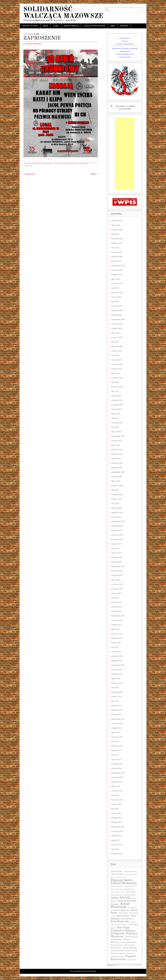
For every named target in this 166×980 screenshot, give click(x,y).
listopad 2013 (117, 822)
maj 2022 (115, 418)
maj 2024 (115, 341)
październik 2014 (118, 772)
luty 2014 (115, 808)
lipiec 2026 (116, 225)
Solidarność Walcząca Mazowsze (63, 13)
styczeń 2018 (117, 602)
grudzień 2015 (117, 710)
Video (56, 26)
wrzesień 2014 (117, 777)
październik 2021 (118, 436)
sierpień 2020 (117, 476)
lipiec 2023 (116, 373)
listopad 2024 (117, 315)
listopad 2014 (117, 768)
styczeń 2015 (117, 759)
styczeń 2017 (117, 651)
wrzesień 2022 (117, 404)
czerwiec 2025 (117, 283)
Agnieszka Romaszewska (130, 871)
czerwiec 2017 (117, 633)
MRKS (45, 26)
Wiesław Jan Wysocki (131, 950)
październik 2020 (118, 472)
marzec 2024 (117, 350)
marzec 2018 (117, 593)
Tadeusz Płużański (130, 947)
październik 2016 (118, 665)
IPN (123, 892)
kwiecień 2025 (117, 292)
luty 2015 (115, 754)
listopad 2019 (117, 517)
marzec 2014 (117, 804)
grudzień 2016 (117, 656)
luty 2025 (115, 301)
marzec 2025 (117, 297)
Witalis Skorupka (117, 953)
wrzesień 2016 (117, 669)
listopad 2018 (117, 561)
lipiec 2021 (116, 445)
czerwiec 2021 (117, 449)
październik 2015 (118, 719)
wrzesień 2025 (117, 270)
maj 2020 (115, 490)
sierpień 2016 (117, 674)
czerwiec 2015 (117, 737)
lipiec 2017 (116, 629)
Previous (29, 174)
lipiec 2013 (116, 840)
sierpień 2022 (117, 409)
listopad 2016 (117, 660)
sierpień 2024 (117, 328)
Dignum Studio (122, 879)
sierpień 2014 (117, 781)
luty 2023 (115, 391)
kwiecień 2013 (117, 853)
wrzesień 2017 (117, 620)
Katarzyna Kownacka (126, 900)
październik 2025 (118, 265)
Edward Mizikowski (123, 883)
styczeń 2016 (117, 705)
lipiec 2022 (116, 413)
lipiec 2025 (116, 279)
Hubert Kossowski (115, 892)
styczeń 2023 (117, 395)
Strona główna (30, 26)
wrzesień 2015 (117, 723)
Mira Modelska (123, 913)
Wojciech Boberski (129, 953)
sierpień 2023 (117, 368)
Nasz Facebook (71, 26)
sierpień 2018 (117, 575)
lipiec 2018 (116, 579)
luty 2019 (115, 548)
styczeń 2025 (117, 306)
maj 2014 (115, 795)
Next (94, 174)
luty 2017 (115, 647)
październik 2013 (118, 826)
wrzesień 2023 (117, 364)
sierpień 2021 (117, 440)
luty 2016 (115, 701)
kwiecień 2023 (117, 386)
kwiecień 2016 (117, 692)
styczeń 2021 (117, 458)
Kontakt (124, 26)
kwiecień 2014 (117, 799)
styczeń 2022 (117, 431)
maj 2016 (115, 687)
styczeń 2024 (117, 359)
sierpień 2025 (117, 274)
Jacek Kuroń (130, 892)
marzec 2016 (117, 696)
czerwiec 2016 (117, 683)
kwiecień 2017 (117, 638)
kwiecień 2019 (117, 539)
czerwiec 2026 (117, 229)
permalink (28, 166)
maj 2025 (115, 288)
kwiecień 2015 (117, 745)
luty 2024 (115, 355)
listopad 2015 (117, 714)
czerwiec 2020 (117, 485)
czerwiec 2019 (117, 534)
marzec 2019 (117, 543)
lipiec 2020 (116, 481)
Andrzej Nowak (129, 874)
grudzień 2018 (117, 557)
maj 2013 (115, 849)
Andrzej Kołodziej (117, 874)
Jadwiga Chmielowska (116, 895)
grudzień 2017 (117, 606)
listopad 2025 (117, 261)
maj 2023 (115, 382)
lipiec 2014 (116, 786)
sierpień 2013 (117, 835)
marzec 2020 (117, 499)
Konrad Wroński (34, 44)
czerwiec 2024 (117, 337)
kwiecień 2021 (117, 454)
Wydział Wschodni (117, 956)
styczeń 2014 (117, 813)
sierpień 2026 (117, 220)
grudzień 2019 (117, 512)
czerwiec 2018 (117, 584)
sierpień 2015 (117, 728)
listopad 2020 (117, 467)
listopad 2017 (117, 611)
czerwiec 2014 (117, 790)
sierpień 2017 (117, 624)
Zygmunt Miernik (132, 959)
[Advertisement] (124, 153)
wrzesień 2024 (117, 324)
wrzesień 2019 (117, 526)
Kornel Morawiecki (120, 905)
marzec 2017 (117, 642)
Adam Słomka (116, 871)
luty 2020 (115, 503)
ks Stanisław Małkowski (120, 910)
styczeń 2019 (117, 552)
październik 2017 (118, 615)
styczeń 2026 (117, 252)
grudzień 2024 (117, 310)
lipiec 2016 (116, 678)
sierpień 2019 (117, 530)
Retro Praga (123, 927)
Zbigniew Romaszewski (123, 957)
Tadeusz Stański (117, 950)
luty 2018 (115, 597)
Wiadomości (48, 163)
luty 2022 (115, 427)
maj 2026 (115, 234)
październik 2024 (118, 319)
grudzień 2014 (117, 763)
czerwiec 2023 (117, 377)
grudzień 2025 (117, 256)
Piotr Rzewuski (120, 921)
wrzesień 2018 (117, 570)
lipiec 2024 (116, 332)
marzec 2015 (117, 750)
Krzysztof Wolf (69, 163)
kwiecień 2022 (117, 422)
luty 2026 (115, 247)
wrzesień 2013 (117, 831)
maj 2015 (115, 741)
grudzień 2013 (117, 817)
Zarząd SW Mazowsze (94, 26)
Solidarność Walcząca (123, 930)
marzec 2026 (117, 243)
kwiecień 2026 (117, 238)
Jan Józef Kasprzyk (129, 895)
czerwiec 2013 (117, 844)
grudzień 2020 (117, 463)
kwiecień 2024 (117, 346)
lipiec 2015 (116, 732)
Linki (112, 26)
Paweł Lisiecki (122, 915)
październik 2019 (118, 521)
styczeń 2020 (117, 508)
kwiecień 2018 (117, 588)
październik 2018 (118, 566)
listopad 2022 (117, 400)
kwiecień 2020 (117, 494)
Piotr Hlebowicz (127, 918)
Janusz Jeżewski (121, 897)
